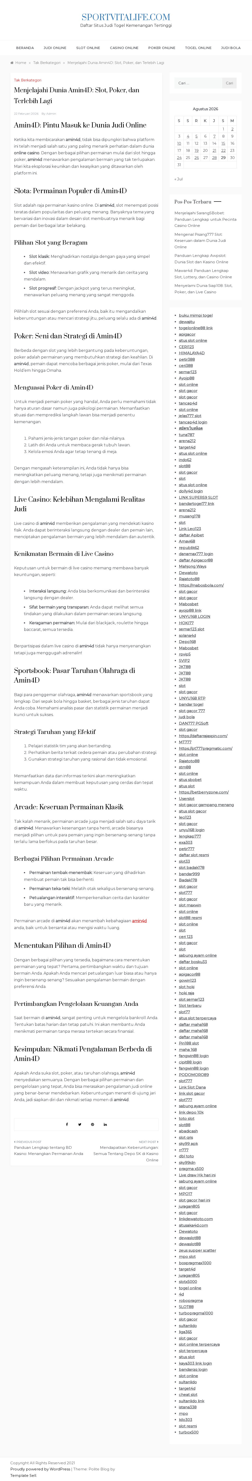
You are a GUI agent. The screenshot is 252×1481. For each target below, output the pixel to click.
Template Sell (23, 1475)
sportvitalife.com (126, 17)
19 (197, 150)
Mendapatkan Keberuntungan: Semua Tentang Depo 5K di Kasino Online (126, 1153)
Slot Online (88, 48)
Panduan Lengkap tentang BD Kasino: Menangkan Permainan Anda (48, 1150)
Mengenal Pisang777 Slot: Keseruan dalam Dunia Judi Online (200, 240)
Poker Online (161, 48)
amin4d (139, 921)
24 (179, 157)
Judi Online (55, 48)
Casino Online (124, 48)
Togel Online (198, 48)
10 (179, 143)
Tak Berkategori (27, 80)
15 (223, 143)
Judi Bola (230, 48)
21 (214, 150)
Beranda (25, 48)
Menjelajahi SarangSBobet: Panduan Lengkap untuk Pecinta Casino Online (205, 219)
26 (196, 157)
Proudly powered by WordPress (40, 1469)
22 (223, 150)
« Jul (178, 179)
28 (214, 157)
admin (51, 113)
